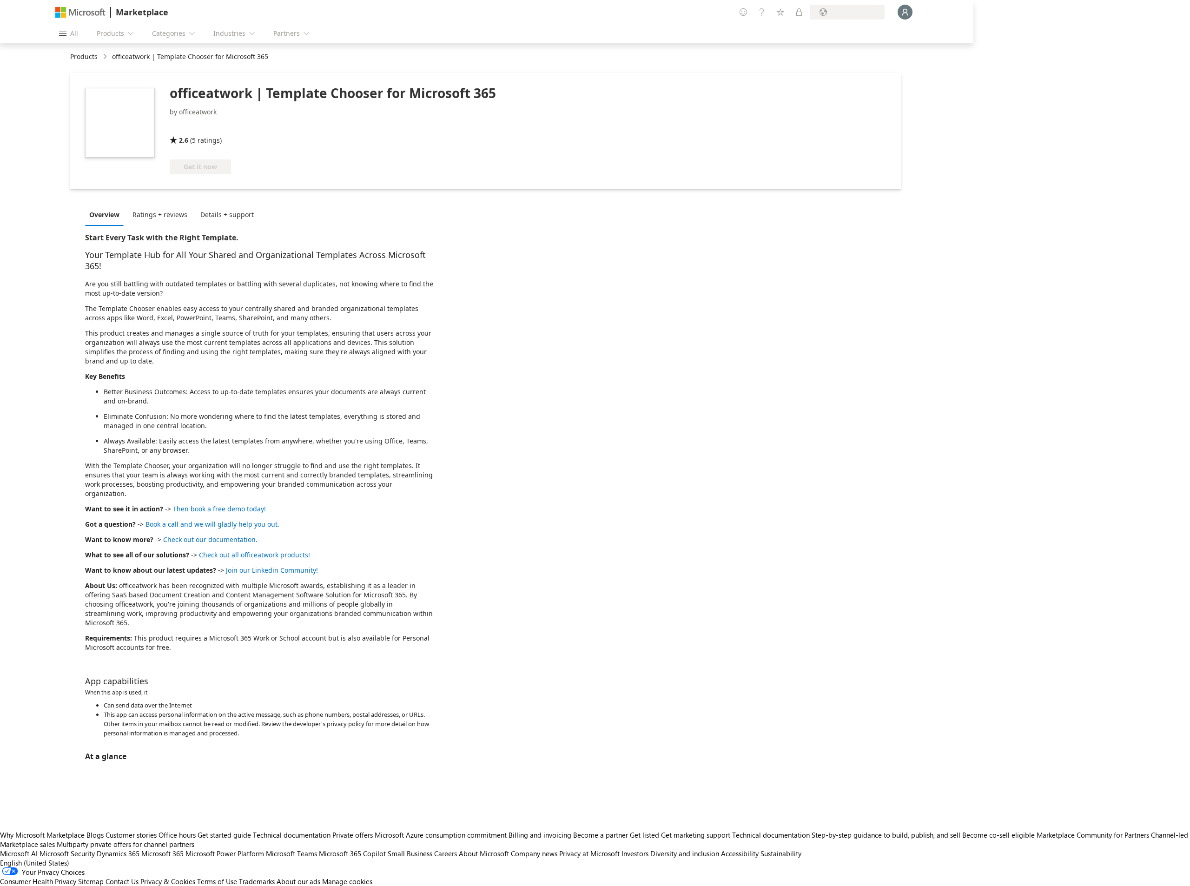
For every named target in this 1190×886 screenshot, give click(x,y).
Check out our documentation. (210, 539)
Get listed (644, 835)
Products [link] (84, 56)
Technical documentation (292, 835)
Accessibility (740, 853)
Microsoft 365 (162, 853)
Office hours (177, 835)
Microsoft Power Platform (224, 853)
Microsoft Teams (291, 853)
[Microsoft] (80, 12)
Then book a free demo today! (219, 508)
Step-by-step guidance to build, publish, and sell (886, 835)
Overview (104, 214)
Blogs (95, 835)
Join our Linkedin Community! (272, 570)
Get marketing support (695, 835)
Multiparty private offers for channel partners (125, 844)
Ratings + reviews (159, 214)
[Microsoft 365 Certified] (204, 126)
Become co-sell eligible (998, 835)
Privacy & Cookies (167, 881)
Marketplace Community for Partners (1093, 835)
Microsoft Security (67, 853)
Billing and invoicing (540, 835)
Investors (634, 853)
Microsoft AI (19, 853)
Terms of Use (217, 881)
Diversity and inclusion (684, 853)
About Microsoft (484, 853)
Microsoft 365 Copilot (352, 853)
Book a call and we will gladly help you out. (212, 524)
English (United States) (34, 862)
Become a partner (600, 835)
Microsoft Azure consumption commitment (442, 835)
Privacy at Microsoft (589, 853)
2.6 (183, 140)
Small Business (410, 853)
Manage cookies (347, 881)
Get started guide (224, 835)
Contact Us (122, 881)
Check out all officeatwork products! (254, 554)
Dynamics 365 (118, 853)
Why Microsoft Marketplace (42, 835)
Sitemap (91, 881)
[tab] (106, 214)
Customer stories (131, 835)
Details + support (227, 214)
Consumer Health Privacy (38, 881)
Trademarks (257, 881)
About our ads (298, 881)
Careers (445, 853)
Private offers (352, 835)
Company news (534, 853)
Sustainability (780, 853)
